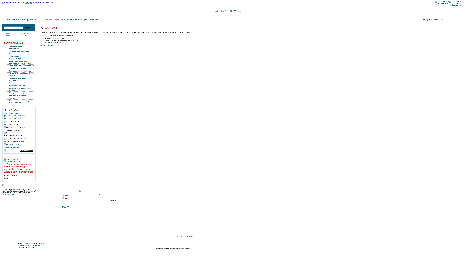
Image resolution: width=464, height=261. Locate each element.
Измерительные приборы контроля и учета (20, 102)
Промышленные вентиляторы (16, 48)
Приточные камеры (17, 54)
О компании (9, 19)
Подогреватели (15, 83)
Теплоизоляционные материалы (17, 79)
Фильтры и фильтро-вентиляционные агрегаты (20, 62)
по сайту (7, 35)
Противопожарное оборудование (17, 57)
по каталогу (8, 33)
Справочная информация (74, 19)
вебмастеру (148, 32)
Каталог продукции (27, 19)
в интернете (25, 35)
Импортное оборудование (20, 93)
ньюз (6, 177)
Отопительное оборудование (21, 66)
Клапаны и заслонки (17, 68)
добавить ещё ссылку (11, 175)
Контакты (95, 19)
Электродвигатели (17, 86)
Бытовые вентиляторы (19, 51)
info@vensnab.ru (28, 247)
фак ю (6, 178)
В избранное (28, 3)
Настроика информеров (185, 236)
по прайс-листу (26, 33)
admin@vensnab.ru (8, 194)
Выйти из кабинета (457, 5)
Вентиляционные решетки (20, 71)
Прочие (12, 98)
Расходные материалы (18, 95)
